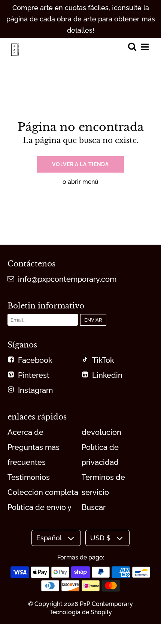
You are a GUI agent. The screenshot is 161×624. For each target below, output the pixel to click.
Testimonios (28, 477)
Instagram (35, 390)
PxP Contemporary (106, 603)
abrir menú (83, 181)
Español (49, 538)
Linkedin (107, 375)
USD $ (100, 538)
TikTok (103, 360)
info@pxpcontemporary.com (67, 279)
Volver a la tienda (80, 164)
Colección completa (42, 492)
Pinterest (33, 375)
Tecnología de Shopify (80, 612)
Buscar (94, 507)
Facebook (35, 360)
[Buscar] (132, 47)
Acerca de (25, 432)
